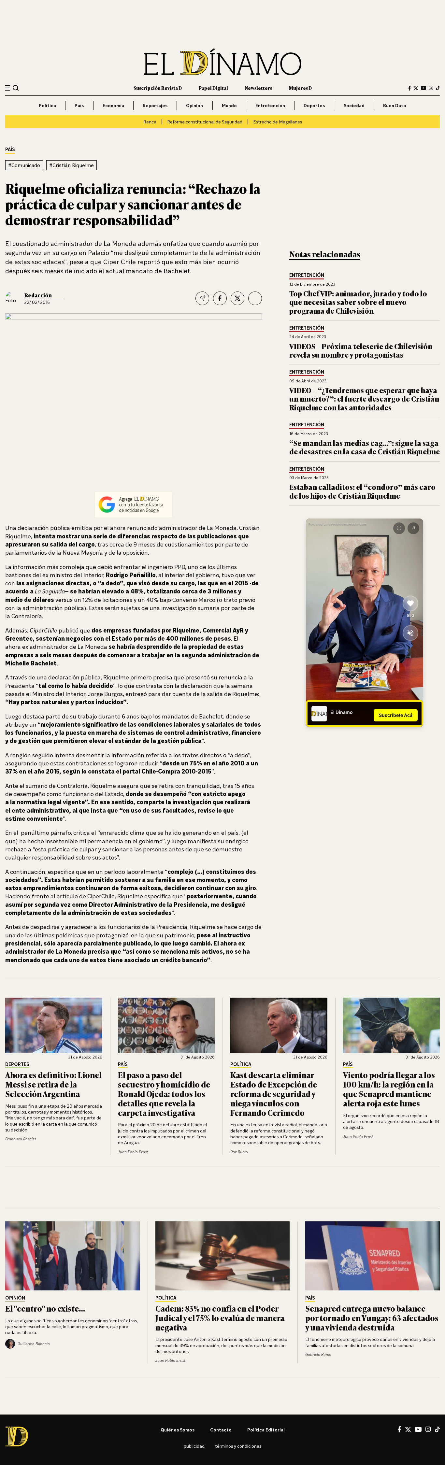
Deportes (314, 105)
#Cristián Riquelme (71, 165)
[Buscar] (16, 87)
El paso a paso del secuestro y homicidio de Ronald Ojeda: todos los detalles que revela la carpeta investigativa (164, 1093)
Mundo (229, 105)
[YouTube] (423, 88)
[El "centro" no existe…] (72, 1255)
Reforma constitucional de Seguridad (204, 121)
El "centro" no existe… (45, 1308)
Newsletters (258, 87)
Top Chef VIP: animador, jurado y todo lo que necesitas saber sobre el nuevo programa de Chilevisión (358, 302)
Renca (149, 121)
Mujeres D (300, 87)
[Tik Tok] (437, 1429)
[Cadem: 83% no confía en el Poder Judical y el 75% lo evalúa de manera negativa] (222, 1255)
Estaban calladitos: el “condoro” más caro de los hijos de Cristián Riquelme (362, 491)
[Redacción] (12, 298)
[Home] (222, 61)
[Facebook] (409, 88)
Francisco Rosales (20, 1138)
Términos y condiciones (238, 1446)
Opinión (194, 105)
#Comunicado (24, 165)
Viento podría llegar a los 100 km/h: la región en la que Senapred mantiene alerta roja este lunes (389, 1088)
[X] (408, 1429)
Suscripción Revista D (158, 87)
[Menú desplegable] (7, 88)
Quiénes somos (177, 1429)
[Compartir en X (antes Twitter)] (237, 298)
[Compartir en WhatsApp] (255, 298)
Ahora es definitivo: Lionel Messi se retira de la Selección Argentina (53, 1084)
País (79, 105)
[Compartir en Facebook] (220, 298)
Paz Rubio (239, 1151)
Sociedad (354, 105)
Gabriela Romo (318, 1354)
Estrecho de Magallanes (277, 121)
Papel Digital (213, 87)
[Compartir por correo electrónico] (202, 298)
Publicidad (194, 1446)
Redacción (38, 295)
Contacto (221, 1429)
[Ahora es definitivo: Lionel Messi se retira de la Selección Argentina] (53, 1025)
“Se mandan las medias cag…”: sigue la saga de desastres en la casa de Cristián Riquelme (364, 447)
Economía (113, 105)
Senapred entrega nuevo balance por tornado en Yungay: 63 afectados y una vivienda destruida (371, 1317)
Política (47, 105)
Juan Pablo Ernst (133, 1151)
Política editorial (266, 1429)
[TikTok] (438, 88)
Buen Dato (394, 105)
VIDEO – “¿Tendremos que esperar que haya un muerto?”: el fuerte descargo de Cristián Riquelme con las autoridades (364, 399)
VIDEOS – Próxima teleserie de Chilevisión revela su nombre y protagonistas (360, 350)
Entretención (270, 105)
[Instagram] (431, 88)
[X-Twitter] (415, 88)
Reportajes (155, 105)
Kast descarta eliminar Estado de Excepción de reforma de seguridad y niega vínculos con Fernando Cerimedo (273, 1093)
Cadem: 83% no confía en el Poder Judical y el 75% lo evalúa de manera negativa (219, 1317)
